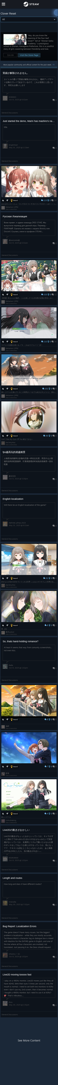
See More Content (29, 1040)
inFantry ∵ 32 (14, 954)
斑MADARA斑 (14, 240)
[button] (29, 46)
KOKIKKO (12, 97)
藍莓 (7, 773)
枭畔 (7, 726)
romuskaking (11, 820)
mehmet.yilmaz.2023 (17, 523)
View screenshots (11, 209)
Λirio (11, 1002)
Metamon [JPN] (12, 207)
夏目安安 (12, 476)
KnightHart (13, 145)
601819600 (13, 858)
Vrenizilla (12, 902)
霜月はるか (10, 632)
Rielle (11, 665)
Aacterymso (10, 442)
